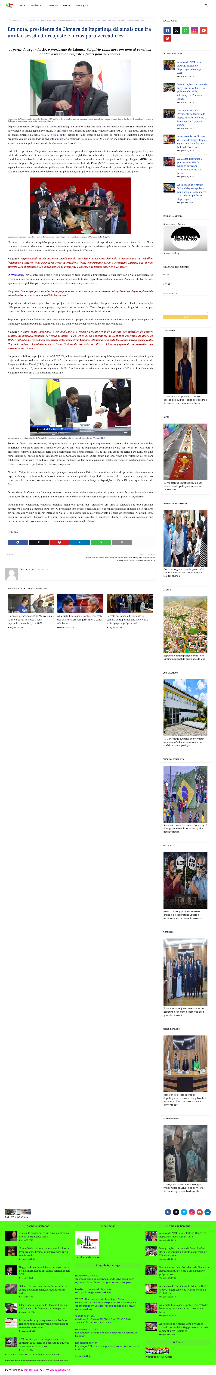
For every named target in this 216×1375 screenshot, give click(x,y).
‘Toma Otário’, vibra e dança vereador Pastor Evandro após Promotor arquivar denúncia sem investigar (44, 1252)
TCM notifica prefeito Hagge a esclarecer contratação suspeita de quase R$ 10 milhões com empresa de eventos (44, 1342)
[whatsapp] (185, 30)
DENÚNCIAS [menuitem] (52, 5)
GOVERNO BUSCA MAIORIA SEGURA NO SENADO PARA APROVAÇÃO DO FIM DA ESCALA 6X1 (103, 1321)
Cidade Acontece (85, 1316)
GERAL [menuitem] (66, 5)
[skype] (184, 1212)
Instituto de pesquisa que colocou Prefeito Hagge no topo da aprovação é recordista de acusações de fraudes (43, 1324)
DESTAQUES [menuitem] (81, 5)
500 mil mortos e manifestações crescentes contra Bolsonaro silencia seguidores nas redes (43, 1289)
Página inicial (14, 20)
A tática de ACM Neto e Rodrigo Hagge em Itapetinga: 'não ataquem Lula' (191, 67)
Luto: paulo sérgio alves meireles (93, 1292)
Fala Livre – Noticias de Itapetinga (93, 1289)
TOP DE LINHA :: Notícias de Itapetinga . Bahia (99, 1299)
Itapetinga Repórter (86, 1342)
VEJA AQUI (104, 236)
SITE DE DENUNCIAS (60, 1369)
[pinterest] (167, 38)
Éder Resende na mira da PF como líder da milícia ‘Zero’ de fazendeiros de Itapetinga (43, 1306)
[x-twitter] (176, 30)
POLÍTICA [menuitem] (36, 5)
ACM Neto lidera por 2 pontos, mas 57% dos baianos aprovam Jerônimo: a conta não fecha (79, 619)
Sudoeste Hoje (83, 1356)
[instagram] (194, 30)
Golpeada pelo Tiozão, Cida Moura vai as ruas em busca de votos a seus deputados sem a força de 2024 (31, 619)
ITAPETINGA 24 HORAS (87, 1275)
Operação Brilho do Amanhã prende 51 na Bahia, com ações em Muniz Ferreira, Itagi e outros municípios (104, 1280)
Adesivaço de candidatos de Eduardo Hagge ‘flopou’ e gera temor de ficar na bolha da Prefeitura (192, 142)
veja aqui (59, 134)
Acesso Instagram (173, 253)
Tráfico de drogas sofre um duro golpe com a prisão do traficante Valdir (44, 1234)
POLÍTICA (27, 20)
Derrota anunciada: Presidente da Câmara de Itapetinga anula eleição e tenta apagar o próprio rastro (127, 619)
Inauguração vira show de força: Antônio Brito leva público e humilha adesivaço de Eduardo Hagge (192, 91)
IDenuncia (41, 569)
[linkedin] (207, 1212)
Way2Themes (31, 1369)
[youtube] (203, 30)
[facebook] (167, 30)
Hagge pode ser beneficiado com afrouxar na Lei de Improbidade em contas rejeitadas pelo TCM (44, 1271)
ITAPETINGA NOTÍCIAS (86, 1329)
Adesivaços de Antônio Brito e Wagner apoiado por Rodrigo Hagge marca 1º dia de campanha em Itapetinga (191, 192)
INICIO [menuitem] (22, 5)
